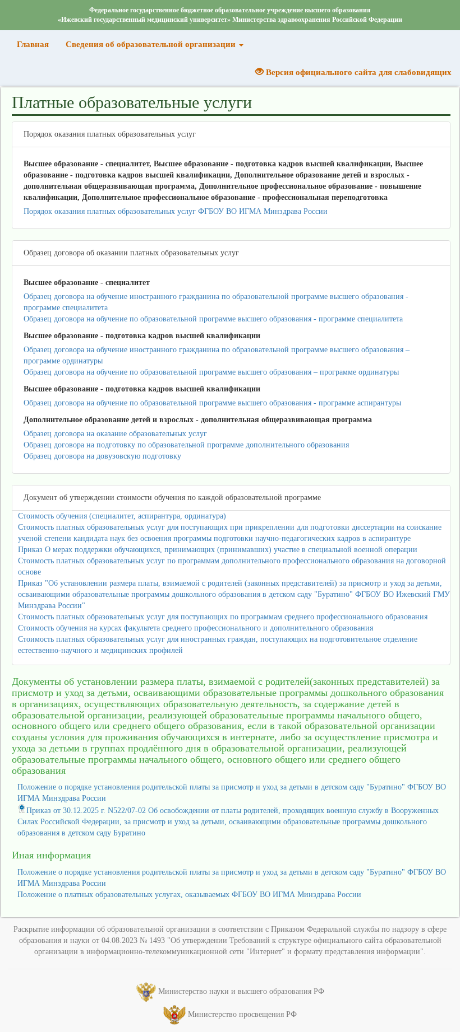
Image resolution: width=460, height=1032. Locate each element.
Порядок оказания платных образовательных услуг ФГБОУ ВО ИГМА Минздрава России (176, 211)
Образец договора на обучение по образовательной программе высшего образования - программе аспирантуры (212, 403)
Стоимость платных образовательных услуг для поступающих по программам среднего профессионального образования (222, 617)
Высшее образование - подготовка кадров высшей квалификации (142, 335)
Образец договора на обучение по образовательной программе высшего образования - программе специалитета (213, 319)
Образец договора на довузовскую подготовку (102, 456)
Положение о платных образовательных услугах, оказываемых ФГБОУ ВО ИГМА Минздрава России (189, 894)
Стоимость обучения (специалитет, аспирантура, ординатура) (122, 516)
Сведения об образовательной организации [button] (152, 44)
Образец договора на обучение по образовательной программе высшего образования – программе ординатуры (211, 372)
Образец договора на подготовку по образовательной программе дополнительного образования (186, 445)
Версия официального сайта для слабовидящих (358, 72)
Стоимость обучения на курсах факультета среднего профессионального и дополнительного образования (195, 628)
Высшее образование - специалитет (87, 282)
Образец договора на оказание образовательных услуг (115, 433)
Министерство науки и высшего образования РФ (241, 991)
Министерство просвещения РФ (242, 1014)
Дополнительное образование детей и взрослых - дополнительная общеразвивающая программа (198, 419)
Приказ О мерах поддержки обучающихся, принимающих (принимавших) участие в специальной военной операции (217, 549)
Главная (37, 44)
